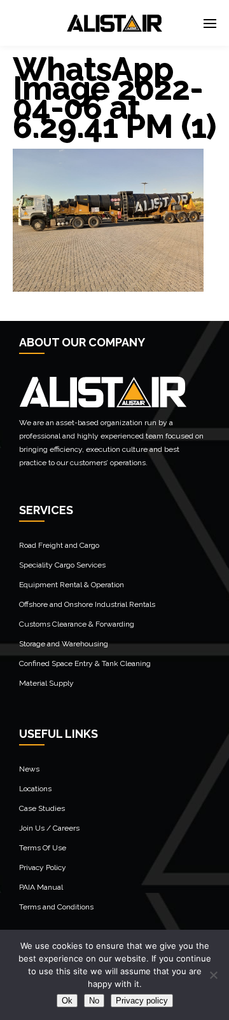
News (29, 769)
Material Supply (46, 683)
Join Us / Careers (49, 828)
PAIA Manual (41, 887)
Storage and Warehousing (63, 643)
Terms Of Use (42, 847)
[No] (213, 975)
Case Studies (42, 808)
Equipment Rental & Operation (71, 584)
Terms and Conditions (56, 906)
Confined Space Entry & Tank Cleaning (85, 663)
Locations (35, 788)
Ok (67, 1000)
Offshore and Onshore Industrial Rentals (87, 604)
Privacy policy (142, 1000)
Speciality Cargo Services (62, 565)
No (94, 1000)
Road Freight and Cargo (59, 545)
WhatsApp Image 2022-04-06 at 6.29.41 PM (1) (114, 97)
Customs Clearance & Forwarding (76, 624)
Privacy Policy (42, 867)
